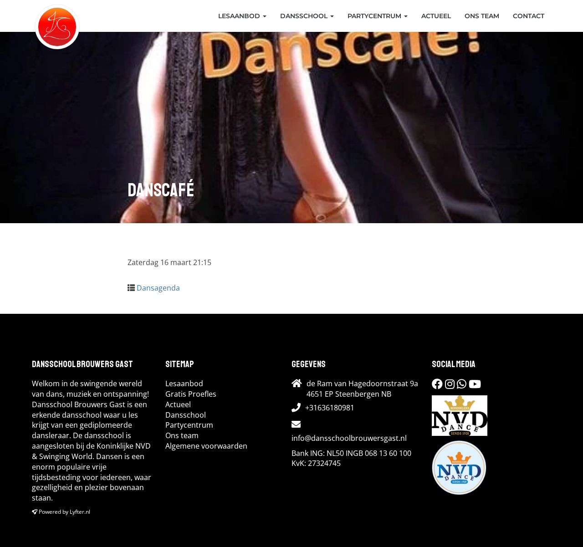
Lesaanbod (240, 16)
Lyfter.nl (80, 512)
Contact (528, 16)
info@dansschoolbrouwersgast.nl (349, 438)
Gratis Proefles (190, 394)
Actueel (436, 16)
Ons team (482, 16)
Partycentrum (375, 16)
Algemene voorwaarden (206, 446)
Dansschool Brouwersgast (57, 16)
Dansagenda (158, 288)
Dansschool (304, 16)
